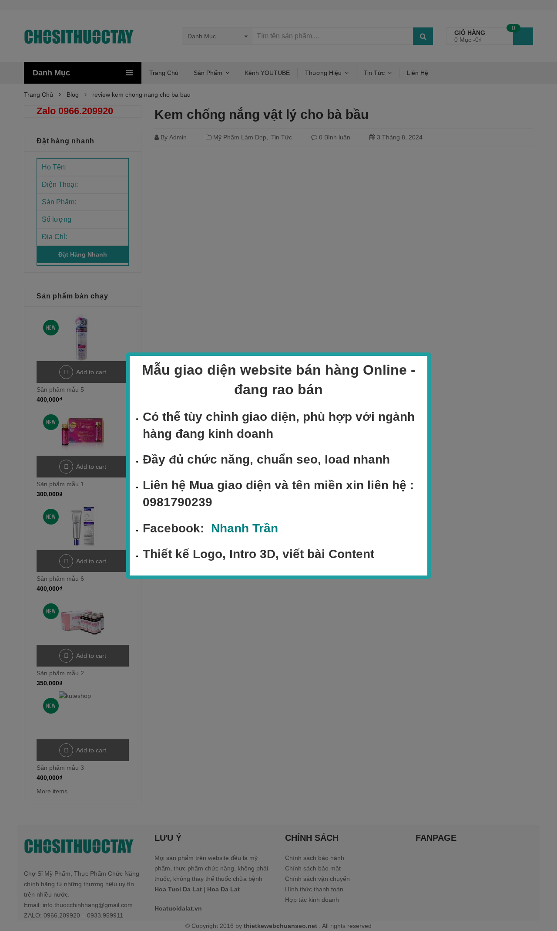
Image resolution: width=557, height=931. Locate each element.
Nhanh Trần (244, 528)
